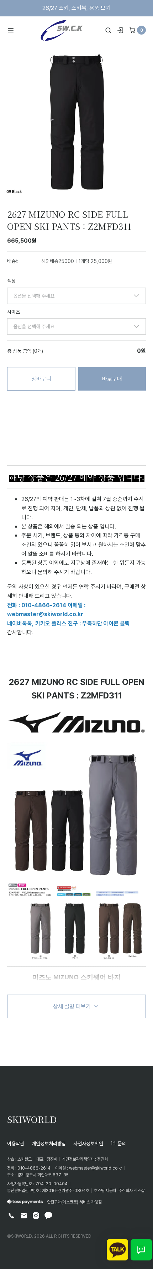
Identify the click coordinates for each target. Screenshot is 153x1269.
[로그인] (120, 30)
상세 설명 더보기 (72, 1006)
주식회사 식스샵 (131, 1190)
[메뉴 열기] (13, 30)
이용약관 (15, 1143)
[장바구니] (132, 30)
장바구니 (41, 379)
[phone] (11, 1215)
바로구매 (112, 379)
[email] (24, 1215)
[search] (108, 30)
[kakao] (48, 1215)
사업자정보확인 (88, 1143)
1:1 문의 (118, 1143)
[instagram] (36, 1215)
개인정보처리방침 (49, 1143)
